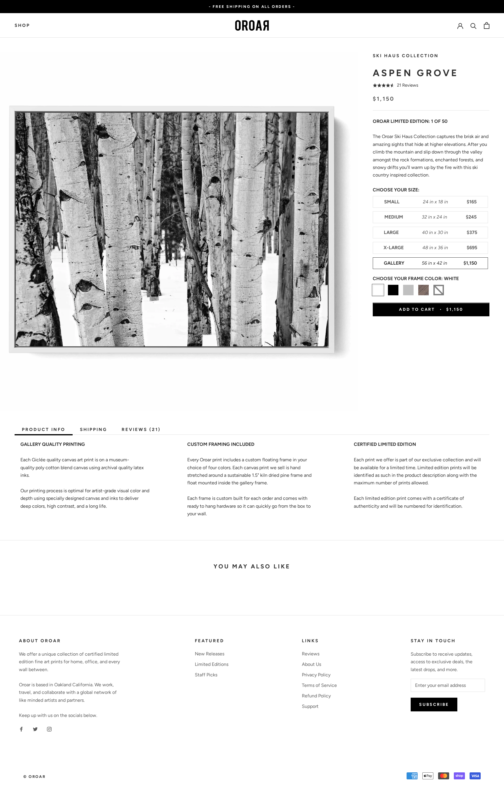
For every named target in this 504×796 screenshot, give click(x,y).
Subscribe (434, 704)
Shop (22, 25)
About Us (311, 664)
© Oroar (34, 776)
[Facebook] (21, 729)
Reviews (310, 654)
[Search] (473, 25)
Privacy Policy (316, 675)
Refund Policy (316, 696)
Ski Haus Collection (406, 55)
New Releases (209, 654)
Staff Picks (206, 675)
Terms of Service (319, 685)
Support (310, 706)
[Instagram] (49, 729)
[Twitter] (35, 729)
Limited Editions (211, 664)
